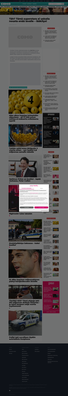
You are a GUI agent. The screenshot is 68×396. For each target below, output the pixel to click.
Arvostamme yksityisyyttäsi (26, 188)
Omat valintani (26, 207)
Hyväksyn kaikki (41, 207)
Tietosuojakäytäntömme (44, 210)
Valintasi (41, 188)
